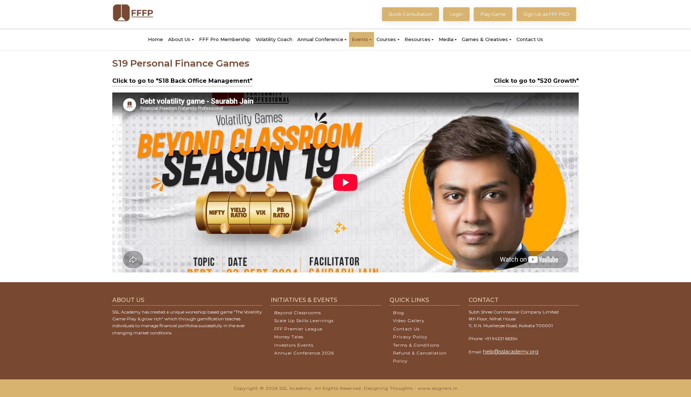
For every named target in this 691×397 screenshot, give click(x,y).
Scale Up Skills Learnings (304, 320)
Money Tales (288, 336)
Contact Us (529, 39)
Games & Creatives (485, 39)
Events (360, 39)
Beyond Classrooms (297, 312)
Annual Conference (320, 39)
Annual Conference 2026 (304, 353)
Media (446, 39)
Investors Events (293, 345)
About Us (179, 39)
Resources (417, 39)
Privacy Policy (410, 336)
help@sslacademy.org (510, 351)
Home (155, 39)
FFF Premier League (298, 328)
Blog (398, 312)
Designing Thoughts (388, 388)
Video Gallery (409, 320)
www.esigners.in (438, 388)
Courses (386, 39)
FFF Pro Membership (224, 39)
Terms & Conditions (416, 345)
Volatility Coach (274, 39)
